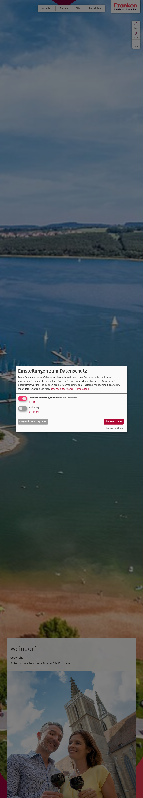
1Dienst (34, 402)
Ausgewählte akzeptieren (33, 421)
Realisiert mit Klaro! (114, 428)
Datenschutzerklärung (62, 389)
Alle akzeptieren (114, 421)
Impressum (83, 389)
